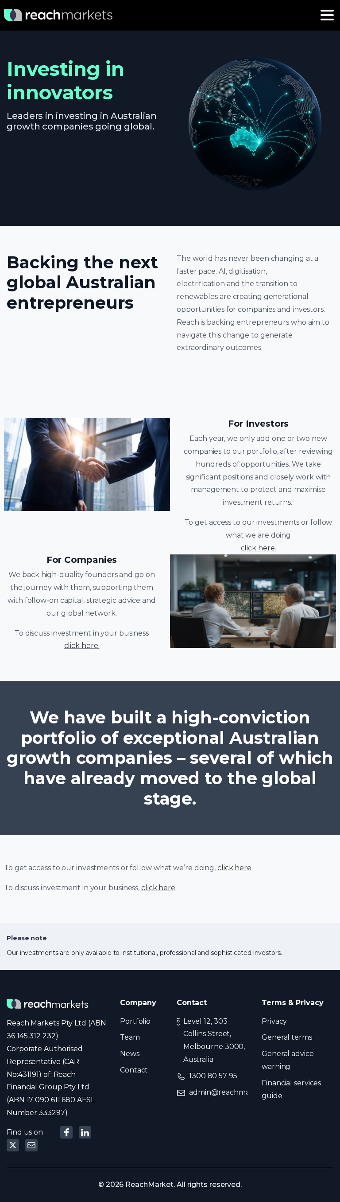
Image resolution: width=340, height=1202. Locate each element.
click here (258, 548)
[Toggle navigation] (327, 15)
